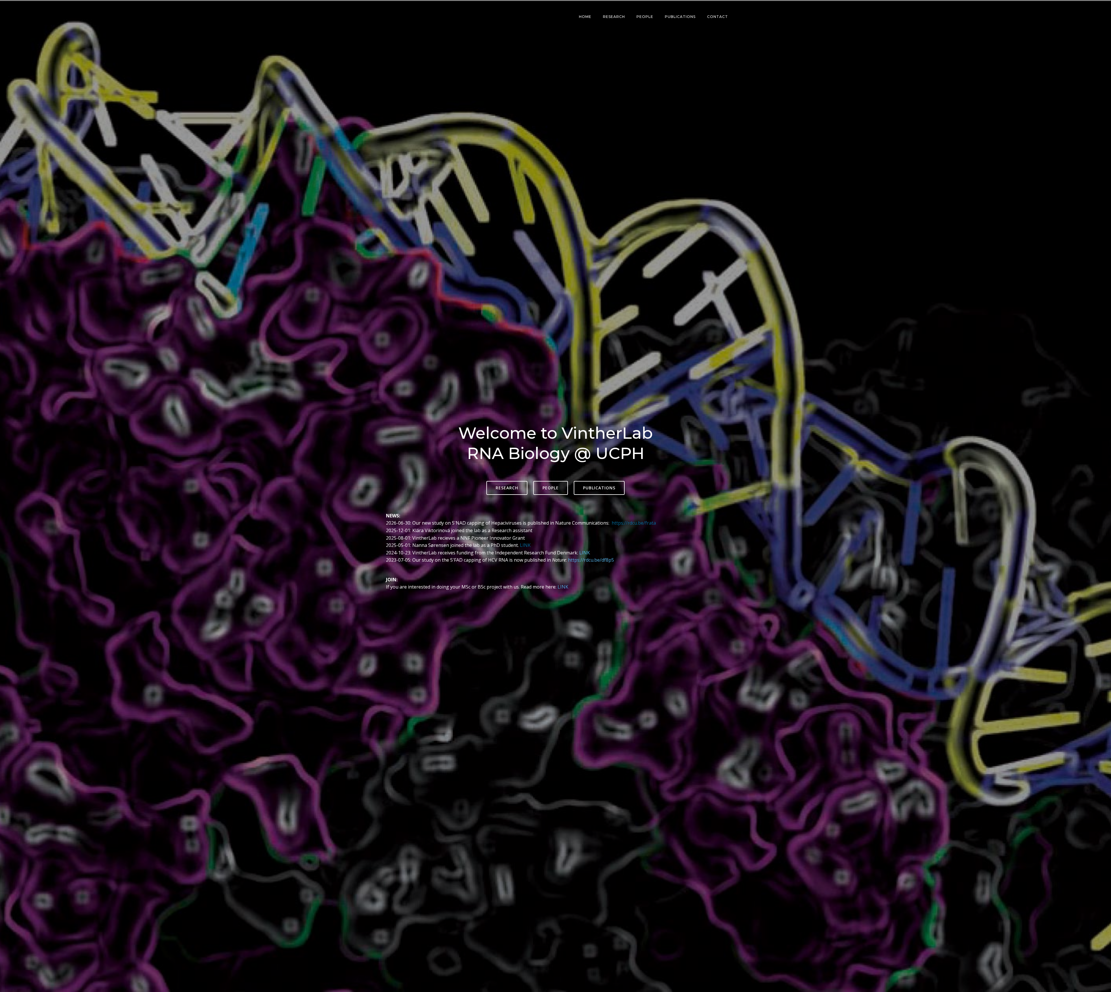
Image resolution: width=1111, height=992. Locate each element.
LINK (525, 545)
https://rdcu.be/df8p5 (591, 560)
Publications (680, 16)
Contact (717, 16)
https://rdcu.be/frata (634, 523)
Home (585, 16)
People (645, 16)
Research (614, 16)
